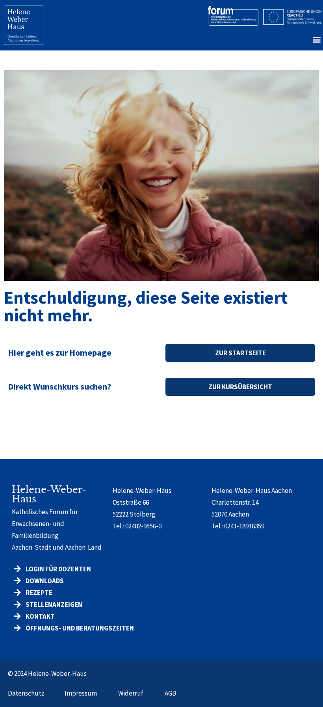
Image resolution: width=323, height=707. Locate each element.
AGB (170, 693)
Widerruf (130, 693)
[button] (316, 39)
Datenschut (24, 693)
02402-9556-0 (143, 526)
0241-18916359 (244, 526)
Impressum (81, 693)
